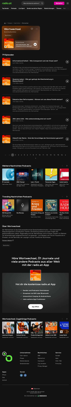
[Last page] (35, 158)
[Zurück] (62, 165)
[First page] (5, 155)
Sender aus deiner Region (34, 8)
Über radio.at (24, 355)
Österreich (36, 388)
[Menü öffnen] (68, 3)
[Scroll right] (68, 8)
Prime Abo (58, 363)
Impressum (41, 361)
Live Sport (22, 8)
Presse (22, 358)
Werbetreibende (24, 361)
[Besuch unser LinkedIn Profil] (21, 375)
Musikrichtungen (49, 8)
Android (4, 380)
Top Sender (5, 8)
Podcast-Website (7, 240)
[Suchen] (42, 3)
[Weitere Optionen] (37, 29)
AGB (39, 355)
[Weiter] (67, 165)
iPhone (4, 375)
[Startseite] (5, 23)
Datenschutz (41, 358)
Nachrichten (8, 35)
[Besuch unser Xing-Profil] (25, 375)
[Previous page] (9, 155)
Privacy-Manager (42, 366)
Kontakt (57, 355)
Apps (56, 358)
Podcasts (13, 8)
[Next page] (65, 155)
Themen (58, 8)
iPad (3, 377)
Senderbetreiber (24, 363)
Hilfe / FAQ (58, 361)
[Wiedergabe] (35, 44)
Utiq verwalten (42, 363)
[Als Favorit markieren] (31, 28)
